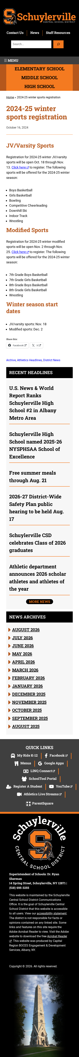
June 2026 (23, 645)
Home (10, 97)
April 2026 (23, 662)
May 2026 (22, 653)
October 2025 (27, 710)
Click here (19, 167)
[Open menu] (11, 60)
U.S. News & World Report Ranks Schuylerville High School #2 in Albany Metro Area (32, 403)
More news (39, 601)
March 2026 (25, 669)
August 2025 (26, 726)
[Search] (58, 44)
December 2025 (28, 694)
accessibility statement (52, 913)
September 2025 (30, 718)
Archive (11, 360)
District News (51, 360)
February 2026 (28, 678)
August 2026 (26, 629)
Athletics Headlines (29, 360)
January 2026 (27, 686)
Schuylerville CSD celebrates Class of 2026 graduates (37, 542)
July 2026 (22, 637)
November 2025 (29, 702)
